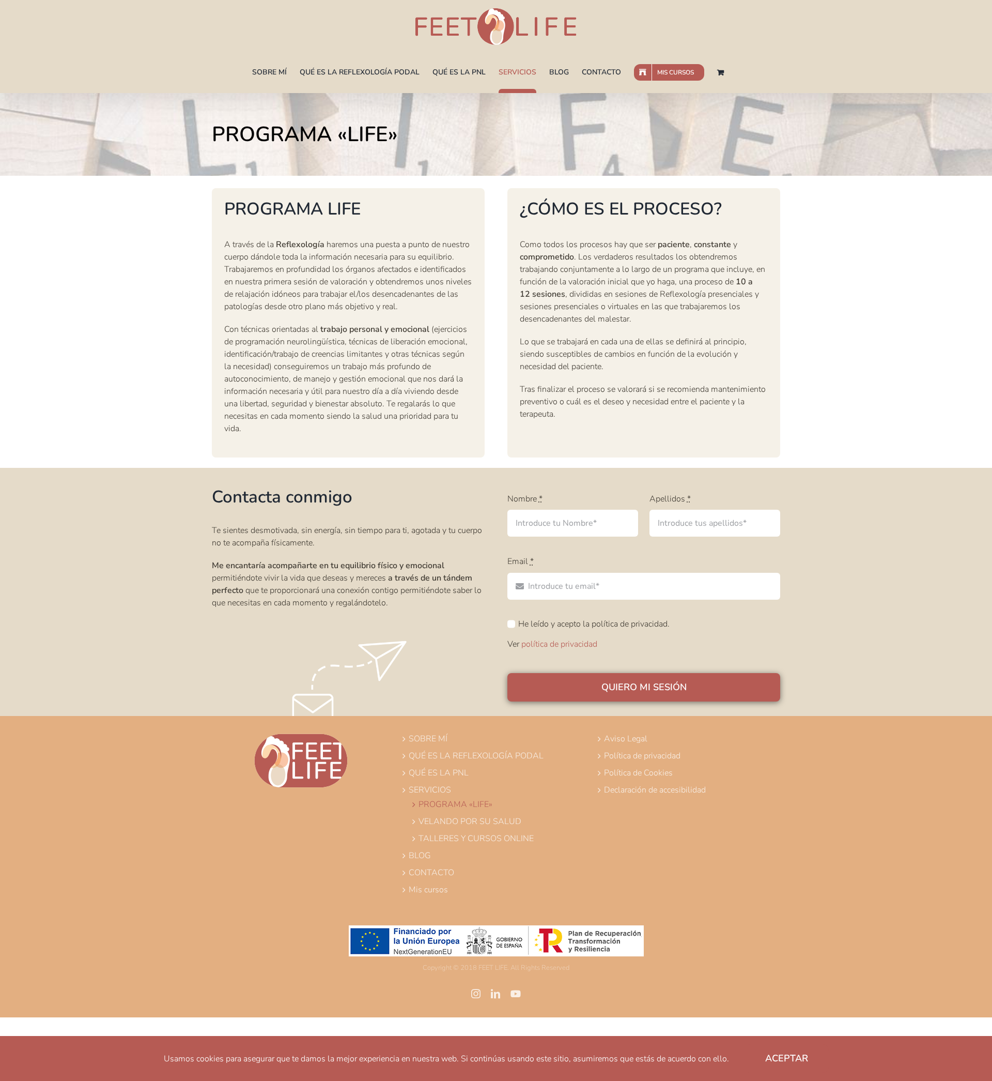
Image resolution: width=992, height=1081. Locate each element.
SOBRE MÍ (428, 738)
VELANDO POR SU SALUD (470, 821)
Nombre (524, 499)
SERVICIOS (430, 790)
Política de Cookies (638, 773)
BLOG (420, 855)
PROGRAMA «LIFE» (455, 804)
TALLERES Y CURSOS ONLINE (476, 838)
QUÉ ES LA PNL (439, 773)
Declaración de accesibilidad (655, 790)
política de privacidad (559, 644)
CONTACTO (431, 872)
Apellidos (670, 499)
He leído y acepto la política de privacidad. (594, 624)
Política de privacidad (642, 756)
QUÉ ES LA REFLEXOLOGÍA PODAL (476, 756)
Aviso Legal (625, 738)
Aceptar (786, 1058)
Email (520, 561)
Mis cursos (428, 889)
